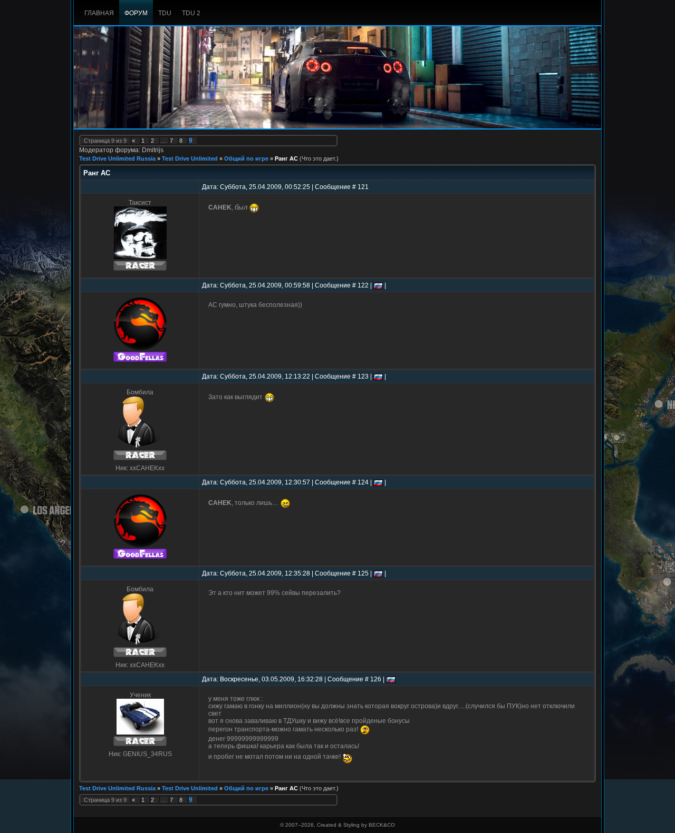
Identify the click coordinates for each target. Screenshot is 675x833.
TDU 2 (191, 13)
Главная (99, 13)
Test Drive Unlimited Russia (117, 158)
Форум (136, 13)
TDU (164, 13)
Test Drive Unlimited (190, 158)
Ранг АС (286, 158)
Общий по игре (246, 158)
